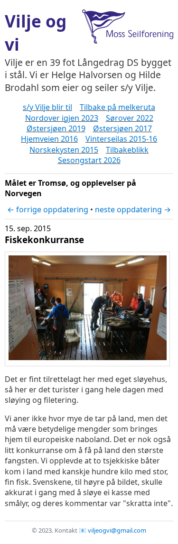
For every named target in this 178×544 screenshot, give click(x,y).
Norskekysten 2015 (63, 150)
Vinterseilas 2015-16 (121, 139)
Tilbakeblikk (127, 150)
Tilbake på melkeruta (117, 107)
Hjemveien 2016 (49, 139)
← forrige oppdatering (47, 209)
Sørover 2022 (129, 118)
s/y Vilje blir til (47, 107)
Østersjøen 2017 (122, 128)
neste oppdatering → (133, 209)
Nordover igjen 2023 (61, 118)
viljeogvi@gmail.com (117, 530)
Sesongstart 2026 (89, 160)
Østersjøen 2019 (56, 128)
